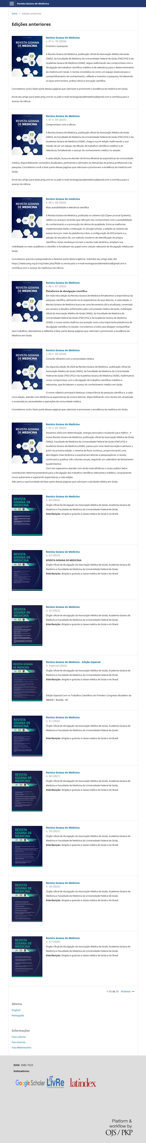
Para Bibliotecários (21, 1047)
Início (14, 13)
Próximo (126, 991)
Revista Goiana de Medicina (33, 3)
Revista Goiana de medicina (63, 199)
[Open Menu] (11, 3)
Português (18, 1015)
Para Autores (18, 1042)
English (16, 1010)
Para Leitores (19, 1036)
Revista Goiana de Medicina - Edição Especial (73, 662)
